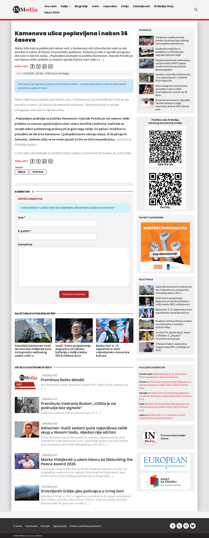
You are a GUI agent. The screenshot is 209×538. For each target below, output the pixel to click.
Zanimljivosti (141, 6)
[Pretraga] (196, 9)
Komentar (25, 244)
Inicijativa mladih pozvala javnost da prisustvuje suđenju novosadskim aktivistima (172, 40)
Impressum (31, 526)
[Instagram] (186, 525)
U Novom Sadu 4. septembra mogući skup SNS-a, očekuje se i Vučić (172, 347)
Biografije (81, 6)
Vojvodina (110, 6)
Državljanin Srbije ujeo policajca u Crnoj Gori (82, 491)
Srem (95, 6)
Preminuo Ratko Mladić (62, 380)
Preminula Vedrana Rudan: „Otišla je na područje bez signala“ (78, 405)
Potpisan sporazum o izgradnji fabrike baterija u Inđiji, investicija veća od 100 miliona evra (172, 104)
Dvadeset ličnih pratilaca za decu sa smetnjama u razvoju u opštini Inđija (173, 324)
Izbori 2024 (51, 12)
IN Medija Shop (164, 6)
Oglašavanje (60, 526)
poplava (38, 171)
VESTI (19, 73)
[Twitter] (179, 525)
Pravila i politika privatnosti (85, 526)
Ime (22, 217)
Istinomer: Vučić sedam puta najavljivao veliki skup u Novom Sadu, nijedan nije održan (84, 430)
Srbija (125, 6)
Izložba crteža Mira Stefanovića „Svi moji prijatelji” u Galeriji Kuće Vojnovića (172, 77)
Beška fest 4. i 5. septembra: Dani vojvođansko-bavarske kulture (173, 311)
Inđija (64, 6)
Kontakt (45, 526)
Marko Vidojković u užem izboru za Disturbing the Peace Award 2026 (87, 461)
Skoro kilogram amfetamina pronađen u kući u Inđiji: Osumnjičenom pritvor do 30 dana (171, 90)
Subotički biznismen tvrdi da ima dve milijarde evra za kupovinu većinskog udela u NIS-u (173, 289)
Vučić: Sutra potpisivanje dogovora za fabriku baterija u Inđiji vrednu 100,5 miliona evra (172, 301)
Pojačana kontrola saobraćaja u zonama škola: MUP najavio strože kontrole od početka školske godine (173, 64)
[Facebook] (172, 525)
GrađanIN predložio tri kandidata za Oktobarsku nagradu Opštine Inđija (169, 52)
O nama (17, 526)
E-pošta (25, 231)
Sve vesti (50, 6)
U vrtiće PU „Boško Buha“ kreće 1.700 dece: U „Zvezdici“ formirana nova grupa (172, 335)
